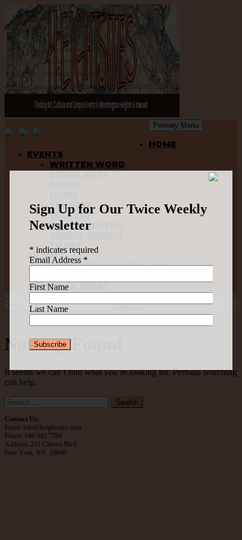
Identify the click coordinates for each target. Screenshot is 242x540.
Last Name (48, 309)
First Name (49, 287)
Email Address (58, 260)
